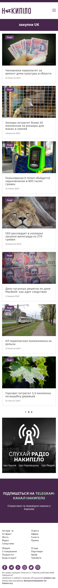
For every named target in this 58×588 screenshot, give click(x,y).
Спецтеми (8, 543)
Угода (34, 548)
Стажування (9, 551)
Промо (35, 540)
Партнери (37, 551)
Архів (34, 554)
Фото (5, 537)
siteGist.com (49, 578)
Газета (35, 537)
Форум (6, 548)
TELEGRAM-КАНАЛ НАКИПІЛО (34, 495)
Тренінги (36, 557)
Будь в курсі (9, 557)
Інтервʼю (8, 530)
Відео (5, 540)
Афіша (34, 533)
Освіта (35, 530)
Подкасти (8, 554)
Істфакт (7, 533)
